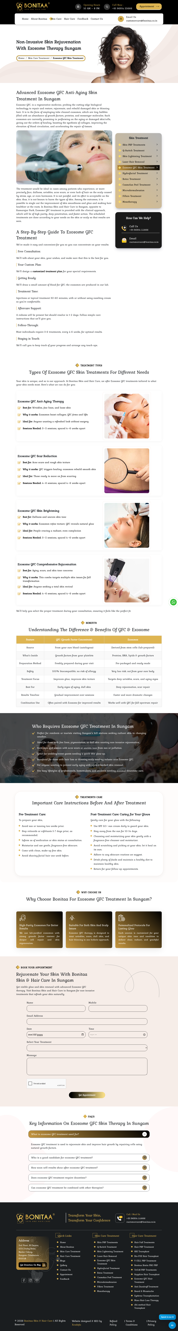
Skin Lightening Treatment (137, 156)
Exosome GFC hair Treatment (143, 1280)
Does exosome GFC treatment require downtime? (59, 1177)
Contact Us (97, 19)
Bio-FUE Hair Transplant (146, 1256)
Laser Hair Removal (134, 162)
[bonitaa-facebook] (24, 1280)
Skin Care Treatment (38, 58)
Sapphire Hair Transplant (146, 1274)
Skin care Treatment (70, 1251)
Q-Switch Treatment (133, 150)
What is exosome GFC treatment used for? (55, 1134)
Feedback (83, 19)
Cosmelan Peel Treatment (136, 184)
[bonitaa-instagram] (30, 1280)
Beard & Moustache (144, 1291)
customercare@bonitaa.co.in (144, 242)
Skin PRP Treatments (134, 144)
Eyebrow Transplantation (146, 1295)
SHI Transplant (141, 1251)
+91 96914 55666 (138, 230)
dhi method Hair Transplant (142, 1306)
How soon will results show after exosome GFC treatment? (64, 1167)
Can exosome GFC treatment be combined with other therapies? (67, 1187)
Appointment (147, 6)
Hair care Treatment (70, 1256)
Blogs (62, 1260)
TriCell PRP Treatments (145, 1269)
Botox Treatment (131, 179)
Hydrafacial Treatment (135, 173)
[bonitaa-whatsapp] (173, 602)
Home (25, 19)
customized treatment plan (47, 271)
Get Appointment (87, 1095)
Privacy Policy (152, 1322)
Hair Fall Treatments (144, 1242)
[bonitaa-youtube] (37, 1280)
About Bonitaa (39, 19)
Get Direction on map (30, 1264)
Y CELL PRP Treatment (145, 1260)
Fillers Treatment (132, 196)
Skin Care (56, 19)
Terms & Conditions (131, 1322)
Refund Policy (113, 1322)
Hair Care (69, 19)
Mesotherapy (130, 202)
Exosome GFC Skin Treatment (138, 167)
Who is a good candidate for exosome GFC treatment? (62, 1157)
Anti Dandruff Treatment (146, 1286)
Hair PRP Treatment (144, 1246)
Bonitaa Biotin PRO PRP (146, 1265)
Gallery (63, 1265)
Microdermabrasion (133, 190)
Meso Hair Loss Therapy (146, 1300)
